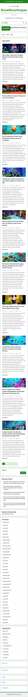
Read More (4, 81)
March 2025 (6, 572)
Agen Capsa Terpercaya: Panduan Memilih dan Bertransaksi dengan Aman (12, 57)
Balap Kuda (5, 637)
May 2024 (5, 602)
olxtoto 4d (5, 670)
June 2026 (5, 528)
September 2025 (7, 554)
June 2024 (5, 599)
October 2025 (6, 551)
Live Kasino (5, 648)
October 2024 (6, 587)
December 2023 (6, 616)
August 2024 (6, 593)
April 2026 (5, 534)
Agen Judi (5, 631)
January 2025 (6, 578)
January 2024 (6, 613)
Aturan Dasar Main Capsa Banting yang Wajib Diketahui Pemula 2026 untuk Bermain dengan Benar (13, 1)
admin (5, 61)
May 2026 (5, 531)
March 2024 (6, 608)
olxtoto (3, 677)
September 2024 (7, 590)
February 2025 (6, 575)
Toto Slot (5, 657)
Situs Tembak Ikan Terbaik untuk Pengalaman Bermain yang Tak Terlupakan (12, 138)
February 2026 (6, 540)
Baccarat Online (6, 634)
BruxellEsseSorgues (14, 10)
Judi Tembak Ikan (7, 133)
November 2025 (6, 549)
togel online (5, 687)
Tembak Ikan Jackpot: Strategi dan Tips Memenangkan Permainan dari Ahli (13, 181)
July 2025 (5, 560)
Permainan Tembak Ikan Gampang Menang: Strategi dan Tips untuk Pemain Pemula (12, 266)
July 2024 (5, 596)
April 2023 (5, 622)
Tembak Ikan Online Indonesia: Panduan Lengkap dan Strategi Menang (11, 349)
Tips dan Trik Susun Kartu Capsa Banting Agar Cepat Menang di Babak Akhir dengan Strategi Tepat (14, 504)
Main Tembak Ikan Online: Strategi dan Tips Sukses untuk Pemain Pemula (12, 223)
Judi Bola (5, 640)
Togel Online (6, 303)
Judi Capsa (6, 51)
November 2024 (6, 584)
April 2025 (5, 569)
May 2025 (5, 566)
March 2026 (6, 537)
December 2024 (6, 581)
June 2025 (5, 563)
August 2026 (6, 522)
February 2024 (6, 610)
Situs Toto (4, 663)
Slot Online (5, 651)
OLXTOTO (19, 694)
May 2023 (5, 619)
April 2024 (5, 605)
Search (4, 470)
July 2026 (5, 525)
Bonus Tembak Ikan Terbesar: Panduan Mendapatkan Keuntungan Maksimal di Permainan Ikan (13, 391)
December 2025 (6, 546)
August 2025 (6, 557)
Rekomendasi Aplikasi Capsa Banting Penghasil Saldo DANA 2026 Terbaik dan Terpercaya (13, 488)
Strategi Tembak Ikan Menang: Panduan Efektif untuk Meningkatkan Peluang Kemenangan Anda (13, 434)
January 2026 (6, 543)
